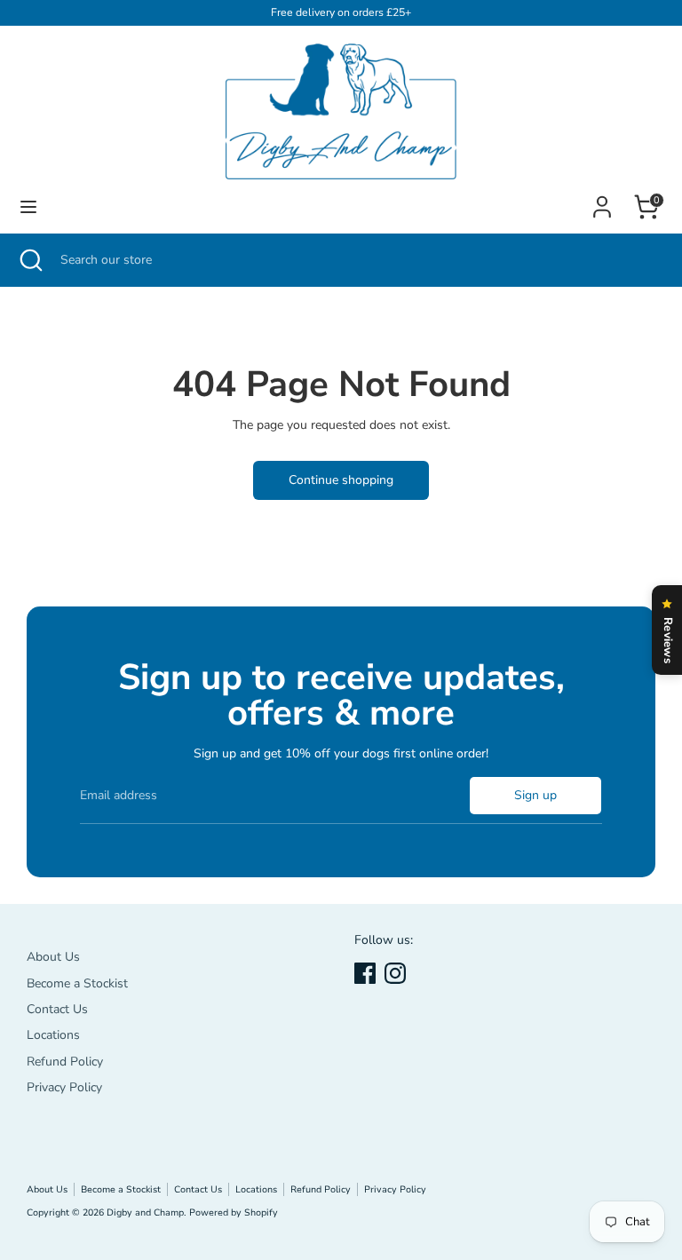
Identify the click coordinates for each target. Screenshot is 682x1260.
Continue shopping (341, 480)
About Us (53, 956)
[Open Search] (30, 260)
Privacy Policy (64, 1087)
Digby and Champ (145, 1212)
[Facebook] (365, 973)
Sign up (535, 795)
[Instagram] (395, 973)
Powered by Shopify (233, 1212)
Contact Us (57, 1009)
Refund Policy (65, 1061)
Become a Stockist (77, 983)
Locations (53, 1034)
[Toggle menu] (28, 207)
